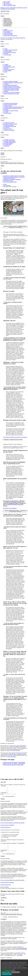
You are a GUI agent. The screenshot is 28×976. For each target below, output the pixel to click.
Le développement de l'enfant (9, 52)
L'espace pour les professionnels (10, 35)
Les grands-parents (7, 144)
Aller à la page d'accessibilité (9, 5)
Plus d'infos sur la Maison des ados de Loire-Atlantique (15, 437)
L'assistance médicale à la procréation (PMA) (13, 82)
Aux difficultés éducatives (8, 122)
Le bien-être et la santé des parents (10, 110)
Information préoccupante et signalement (12, 179)
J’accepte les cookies (6, 972)
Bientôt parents (7, 18)
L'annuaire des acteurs (8, 30)
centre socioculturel (12, 756)
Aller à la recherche (7, 4)
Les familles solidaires (8, 143)
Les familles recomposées (8, 139)
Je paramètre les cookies (6, 974)
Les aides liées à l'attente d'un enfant (11, 90)
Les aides (5, 48)
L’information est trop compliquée (9, 836)
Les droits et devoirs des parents (10, 85)
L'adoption (5, 91)
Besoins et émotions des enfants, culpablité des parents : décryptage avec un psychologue (15, 227)
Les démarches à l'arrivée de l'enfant (11, 88)
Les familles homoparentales (9, 142)
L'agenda (5, 29)
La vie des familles (7, 24)
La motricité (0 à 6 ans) (8, 180)
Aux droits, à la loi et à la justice (10, 124)
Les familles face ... (8, 25)
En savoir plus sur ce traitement (7, 825)
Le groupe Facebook (7, 34)
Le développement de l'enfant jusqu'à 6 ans (12, 108)
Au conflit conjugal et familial (9, 126)
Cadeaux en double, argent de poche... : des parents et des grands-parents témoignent (15, 511)
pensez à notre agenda (21, 745)
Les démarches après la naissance (10, 103)
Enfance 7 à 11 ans (7, 21)
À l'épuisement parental (8, 125)
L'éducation (5, 53)
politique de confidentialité (10, 970)
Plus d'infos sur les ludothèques (10, 508)
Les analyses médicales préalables (10, 81)
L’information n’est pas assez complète (10, 834)
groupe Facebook (13, 749)
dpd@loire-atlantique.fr (22, 948)
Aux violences (6, 127)
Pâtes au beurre (12, 754)
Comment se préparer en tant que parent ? (12, 87)
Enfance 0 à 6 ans (7, 20)
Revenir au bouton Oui (5, 827)
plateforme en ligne (13, 503)
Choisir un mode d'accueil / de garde (11, 93)
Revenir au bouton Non (6, 884)
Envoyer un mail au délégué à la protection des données (12, 822)
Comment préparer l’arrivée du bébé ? (11, 86)
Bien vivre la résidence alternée (10, 181)
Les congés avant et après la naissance (11, 92)
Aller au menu (6, 2)
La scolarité (5, 64)
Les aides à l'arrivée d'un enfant (10, 104)
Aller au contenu (6, 1)
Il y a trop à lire (5, 837)
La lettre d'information (8, 33)
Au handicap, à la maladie (8, 130)
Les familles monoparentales (9, 140)
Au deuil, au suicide (7, 128)
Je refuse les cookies (15, 972)
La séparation (6, 145)
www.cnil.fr (19, 955)
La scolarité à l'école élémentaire (10, 49)
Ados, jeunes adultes (8, 22)
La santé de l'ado (6, 65)
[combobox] (14, 162)
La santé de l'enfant (7, 51)
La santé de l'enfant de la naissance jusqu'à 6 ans (13, 107)
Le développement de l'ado (9, 66)
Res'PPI (5, 754)
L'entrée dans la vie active (8, 69)
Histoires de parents (21, 754)
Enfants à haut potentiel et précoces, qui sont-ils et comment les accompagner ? (14, 177)
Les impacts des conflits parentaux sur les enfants (13, 175)
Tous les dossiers (6, 31)
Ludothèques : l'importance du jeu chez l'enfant (13, 439)
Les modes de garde (7, 105)
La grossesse (6, 83)
